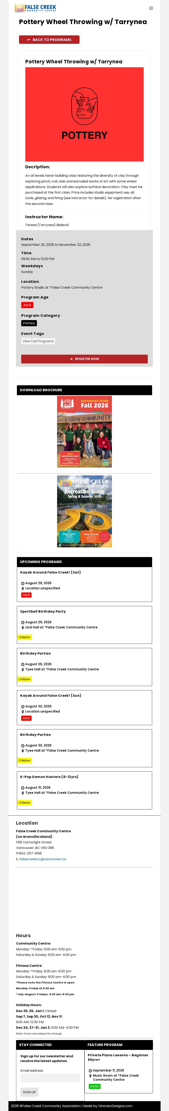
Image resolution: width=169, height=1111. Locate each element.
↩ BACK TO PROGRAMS (49, 39)
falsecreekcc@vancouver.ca (42, 859)
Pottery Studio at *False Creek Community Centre (61, 287)
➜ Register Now (84, 358)
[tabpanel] (84, 114)
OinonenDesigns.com (115, 1106)
